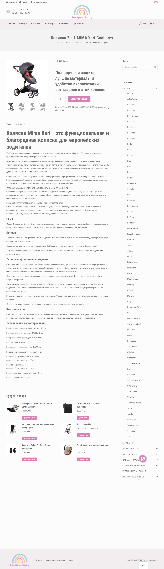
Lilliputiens (131, 268)
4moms (130, 93)
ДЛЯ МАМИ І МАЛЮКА (131, 460)
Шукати (155, 67)
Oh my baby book (134, 324)
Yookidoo (131, 431)
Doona (130, 212)
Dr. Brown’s (131, 217)
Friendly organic (133, 234)
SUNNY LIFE (132, 386)
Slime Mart (131, 358)
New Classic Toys (134, 307)
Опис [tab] (8, 124)
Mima (65, 107)
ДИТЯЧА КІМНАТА (130, 449)
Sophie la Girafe (133, 363)
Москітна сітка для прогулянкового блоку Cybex (38, 426)
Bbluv (129, 150)
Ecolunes (131, 223)
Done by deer (132, 206)
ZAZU (129, 437)
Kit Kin (129, 257)
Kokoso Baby (132, 262)
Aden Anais (132, 99)
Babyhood (131, 127)
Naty (129, 302)
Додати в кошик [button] (29, 418)
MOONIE (130, 290)
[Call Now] (142, 458)
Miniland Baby (133, 279)
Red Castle (131, 341)
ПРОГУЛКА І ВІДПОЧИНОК (133, 477)
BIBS (129, 161)
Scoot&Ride (132, 347)
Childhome (131, 183)
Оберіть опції (83, 435)
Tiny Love (131, 397)
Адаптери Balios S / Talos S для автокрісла (36, 447)
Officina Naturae (133, 318)
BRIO (129, 167)
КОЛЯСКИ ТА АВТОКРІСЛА (85, 107)
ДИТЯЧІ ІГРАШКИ (129, 454)
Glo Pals (130, 240)
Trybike (130, 414)
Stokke (130, 369)
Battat (129, 144)
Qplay (129, 335)
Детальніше (82, 418)
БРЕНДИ (71, 107)
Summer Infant (133, 380)
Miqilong (130, 285)
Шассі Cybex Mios (85, 424)
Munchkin (131, 296)
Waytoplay (131, 420)
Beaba (130, 155)
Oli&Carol (131, 330)
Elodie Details (132, 228)
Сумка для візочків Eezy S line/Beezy (88, 405)
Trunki (129, 408)
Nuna (129, 313)
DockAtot (131, 200)
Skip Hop (130, 352)
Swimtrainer (132, 392)
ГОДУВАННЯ (127, 443)
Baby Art (130, 105)
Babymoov (131, 133)
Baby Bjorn (131, 110)
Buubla (130, 172)
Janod (129, 245)
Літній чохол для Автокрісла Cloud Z (92, 447)
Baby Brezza (132, 116)
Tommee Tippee (134, 403)
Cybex (129, 195)
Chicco (130, 178)
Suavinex (131, 375)
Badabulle (131, 138)
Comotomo (132, 189)
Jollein (130, 251)
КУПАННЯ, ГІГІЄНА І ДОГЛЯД (134, 471)
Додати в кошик (79, 99)
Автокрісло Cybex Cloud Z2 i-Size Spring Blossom (37, 405)
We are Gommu (133, 425)
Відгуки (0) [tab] (20, 124)
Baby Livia (131, 122)
